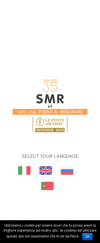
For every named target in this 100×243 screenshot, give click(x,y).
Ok (87, 237)
